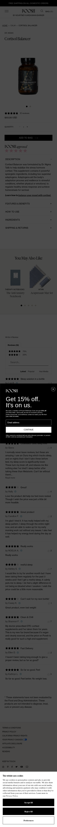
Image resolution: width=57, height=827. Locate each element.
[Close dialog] (53, 389)
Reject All (28, 811)
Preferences (29, 820)
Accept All (28, 802)
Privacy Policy (12, 796)
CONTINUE (28, 430)
